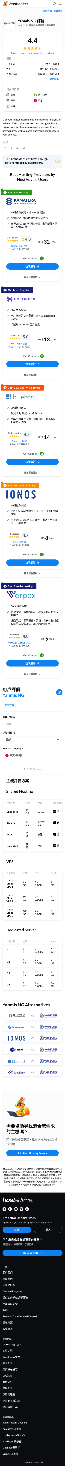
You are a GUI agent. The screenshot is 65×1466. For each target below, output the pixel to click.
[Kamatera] (21, 201)
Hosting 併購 (30, 1252)
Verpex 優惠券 (10, 1453)
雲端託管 (8, 1388)
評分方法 (47, 10)
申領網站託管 (10, 1303)
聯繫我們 (8, 1278)
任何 (8, 723)
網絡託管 (8, 1350)
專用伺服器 (9, 1394)
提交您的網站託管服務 (15, 1297)
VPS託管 (7, 1375)
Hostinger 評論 (19, 343)
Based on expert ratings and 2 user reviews (32, 53)
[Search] (54, 3)
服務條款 (8, 1328)
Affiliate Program (12, 1291)
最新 (8, 739)
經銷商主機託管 (11, 1400)
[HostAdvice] (15, 3)
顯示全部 (54, 79)
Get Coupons (33, 258)
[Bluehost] (21, 396)
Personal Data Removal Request (20, 1316)
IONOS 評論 (19, 541)
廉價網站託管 (10, 1369)
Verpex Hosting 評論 (19, 642)
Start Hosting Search (34, 1153)
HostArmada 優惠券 (14, 1434)
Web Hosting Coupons (15, 1422)
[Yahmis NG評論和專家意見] (5, 148)
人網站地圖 (9, 1284)
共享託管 (8, 1363)
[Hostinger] (21, 299)
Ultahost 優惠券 (11, 1447)
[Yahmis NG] (9, 23)
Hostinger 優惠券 (12, 1441)
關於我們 (8, 1272)
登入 (48, 1229)
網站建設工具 (10, 1406)
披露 (5, 1309)
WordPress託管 (11, 1356)
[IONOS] (21, 494)
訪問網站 (30, 266)
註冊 (16, 1229)
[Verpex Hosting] (21, 595)
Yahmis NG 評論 (31, 21)
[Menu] (59, 3)
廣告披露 (58, 10)
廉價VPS (7, 1381)
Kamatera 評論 (19, 245)
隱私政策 (8, 1322)
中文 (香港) (16, 755)
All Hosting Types (12, 1344)
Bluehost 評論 (19, 441)
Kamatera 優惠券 (12, 1428)
